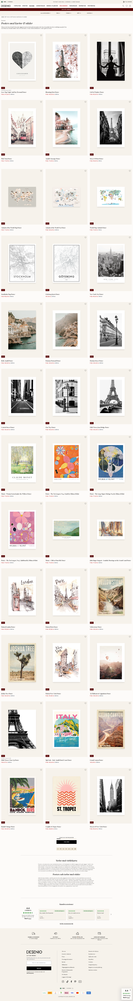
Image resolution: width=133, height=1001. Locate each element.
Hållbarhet (64, 964)
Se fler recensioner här (66, 923)
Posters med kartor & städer (19, 17)
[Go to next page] (75, 849)
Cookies (91, 962)
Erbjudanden (64, 5)
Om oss (64, 951)
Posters (31, 5)
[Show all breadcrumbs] (2, 17)
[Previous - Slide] (36, 914)
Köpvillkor (91, 959)
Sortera (89, 13)
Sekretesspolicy (30, 973)
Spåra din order (93, 956)
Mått (78, 13)
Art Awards (65, 974)
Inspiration (82, 5)
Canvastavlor (40, 5)
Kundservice (92, 954)
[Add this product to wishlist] (41, 35)
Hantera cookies (93, 970)
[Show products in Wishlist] (126, 6)
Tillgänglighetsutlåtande (68, 967)
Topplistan (17, 5)
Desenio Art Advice (93, 951)
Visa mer (66, 842)
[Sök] (123, 6)
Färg (57, 13)
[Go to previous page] (57, 849)
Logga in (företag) (66, 977)
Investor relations (66, 954)
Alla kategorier (45, 13)
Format (68, 13)
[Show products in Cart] (130, 6)
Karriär (63, 962)
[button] (127, 994)
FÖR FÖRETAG (91, 5)
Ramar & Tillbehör (52, 5)
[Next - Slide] (111, 914)
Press (63, 956)
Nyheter (24, 5)
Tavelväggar (73, 5)
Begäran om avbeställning (95, 967)
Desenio (71, 996)
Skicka (39, 968)
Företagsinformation (67, 959)
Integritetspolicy (93, 964)
